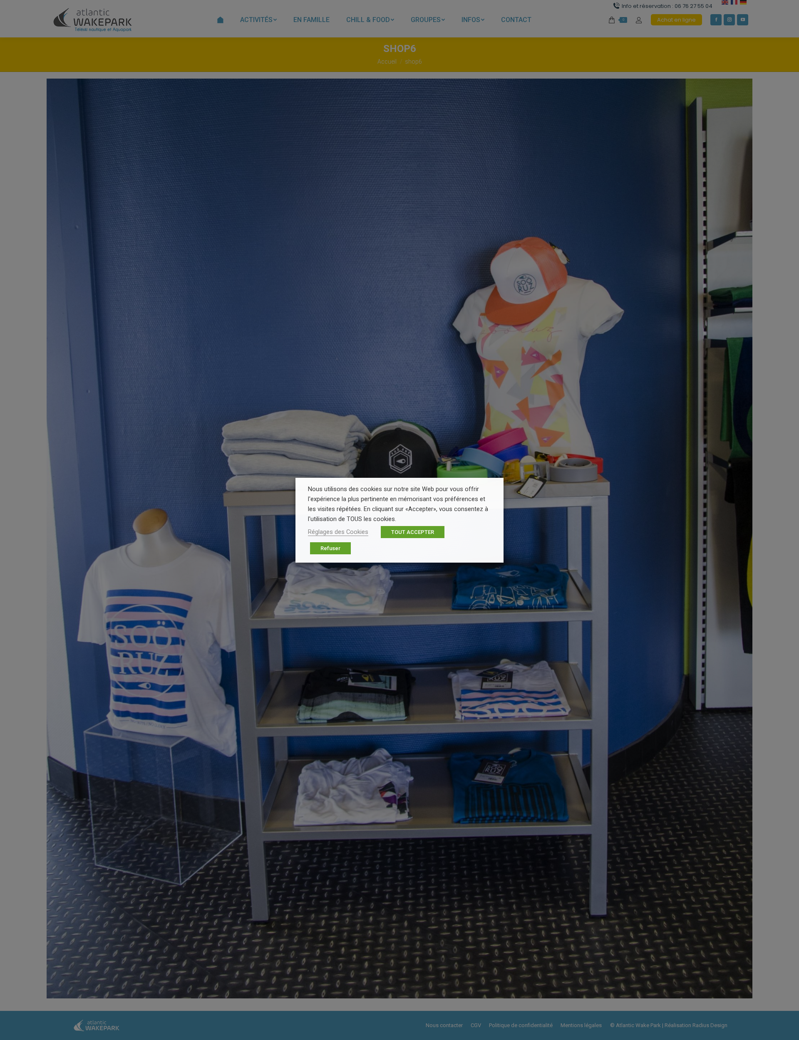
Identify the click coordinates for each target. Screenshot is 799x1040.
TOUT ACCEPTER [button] (412, 532)
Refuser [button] (330, 548)
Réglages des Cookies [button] (338, 532)
